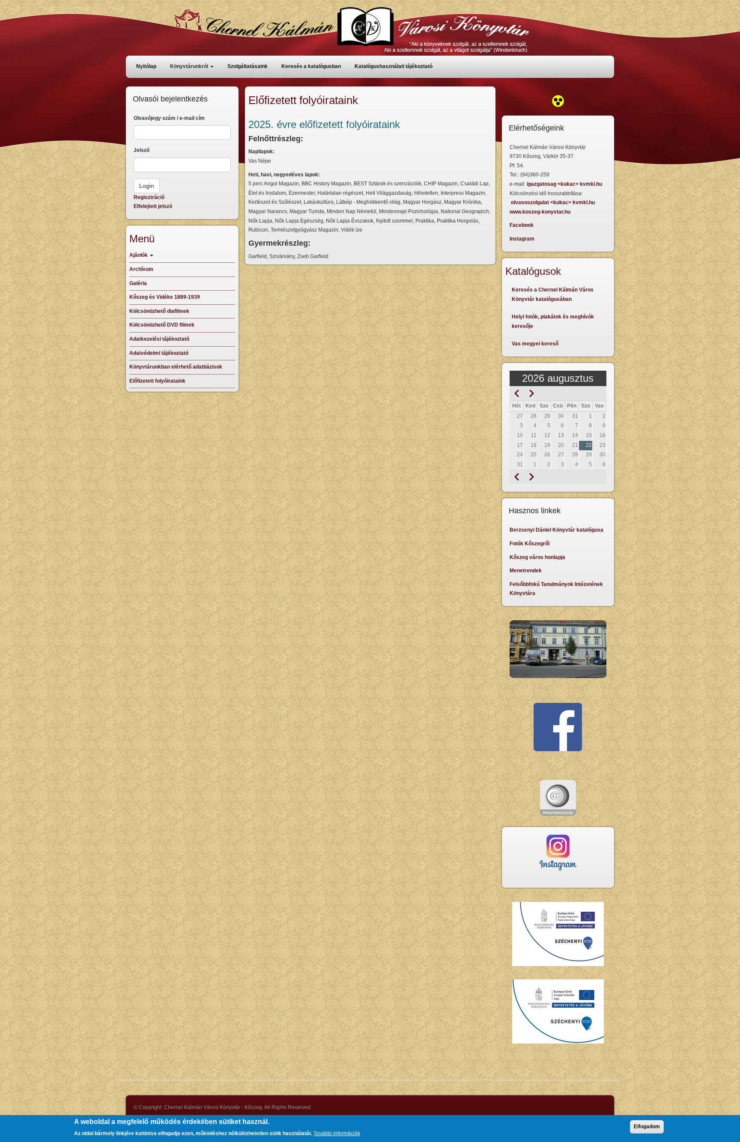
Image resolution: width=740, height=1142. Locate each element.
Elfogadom (647, 1127)
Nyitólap (146, 66)
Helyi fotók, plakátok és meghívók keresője (553, 321)
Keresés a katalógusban (311, 66)
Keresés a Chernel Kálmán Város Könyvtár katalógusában (553, 294)
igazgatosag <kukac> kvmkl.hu (565, 184)
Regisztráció (149, 197)
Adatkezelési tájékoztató (159, 339)
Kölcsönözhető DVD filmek (161, 325)
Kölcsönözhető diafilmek (159, 311)
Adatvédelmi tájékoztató (158, 353)
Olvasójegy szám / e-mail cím (169, 118)
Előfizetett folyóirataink (157, 381)
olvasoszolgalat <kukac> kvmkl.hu (553, 202)
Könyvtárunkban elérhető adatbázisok (175, 367)
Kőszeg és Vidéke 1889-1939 (164, 297)
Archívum (141, 269)
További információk (336, 1133)
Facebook (522, 225)
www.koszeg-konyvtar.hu (540, 212)
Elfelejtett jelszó (153, 206)
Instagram (522, 239)
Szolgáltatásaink (247, 66)
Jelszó (141, 150)
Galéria (138, 283)
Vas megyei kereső (535, 344)
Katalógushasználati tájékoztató (394, 66)
